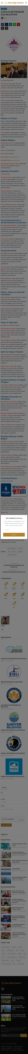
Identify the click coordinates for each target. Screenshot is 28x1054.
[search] (26, 2)
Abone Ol (14, 534)
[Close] (25, 516)
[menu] (2, 2)
